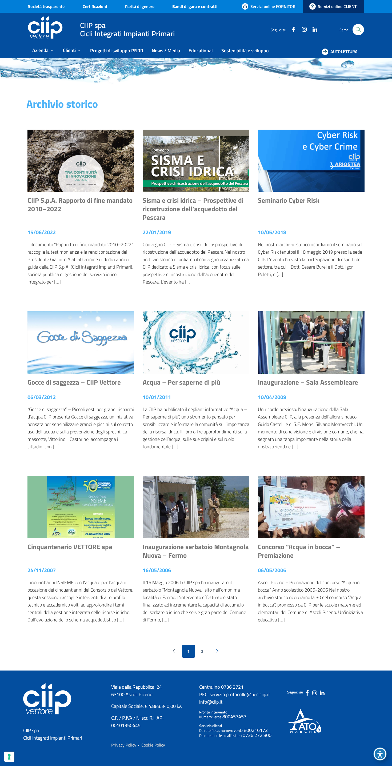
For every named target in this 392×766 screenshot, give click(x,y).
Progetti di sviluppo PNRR (116, 50)
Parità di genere (139, 6)
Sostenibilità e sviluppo (245, 50)
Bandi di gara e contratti (194, 6)
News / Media (166, 50)
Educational (201, 50)
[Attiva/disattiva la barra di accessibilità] (380, 754)
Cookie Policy (153, 745)
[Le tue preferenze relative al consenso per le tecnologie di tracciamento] (9, 757)
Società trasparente (46, 6)
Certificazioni (95, 6)
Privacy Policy (123, 745)
